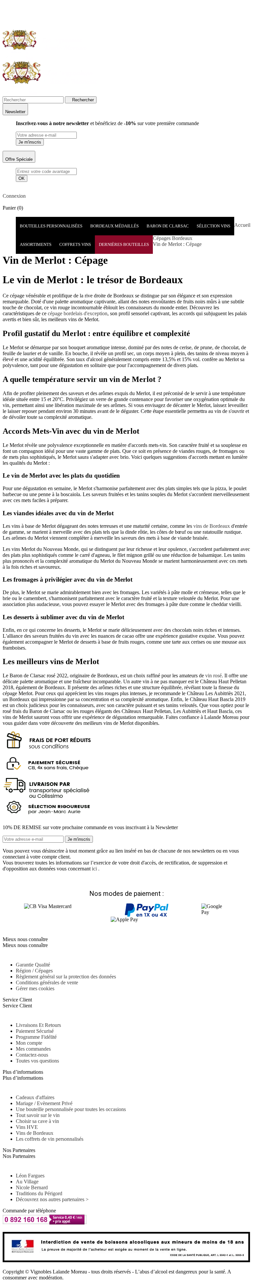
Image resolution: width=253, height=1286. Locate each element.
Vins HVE (27, 1127)
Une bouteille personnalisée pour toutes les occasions (71, 1109)
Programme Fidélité (36, 1037)
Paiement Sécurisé (35, 1031)
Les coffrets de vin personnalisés (49, 1139)
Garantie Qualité (33, 964)
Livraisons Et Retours (38, 1025)
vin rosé (213, 675)
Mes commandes (33, 1049)
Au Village (27, 1181)
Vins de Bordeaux (34, 1133)
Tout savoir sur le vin (38, 1115)
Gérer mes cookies (35, 988)
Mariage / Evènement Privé (44, 1103)
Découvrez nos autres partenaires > (52, 1199)
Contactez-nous (32, 1055)
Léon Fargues (30, 1175)
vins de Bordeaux (211, 526)
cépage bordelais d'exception (77, 313)
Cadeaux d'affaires (35, 1097)
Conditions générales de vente (47, 982)
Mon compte (29, 1043)
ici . (95, 868)
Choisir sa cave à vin (37, 1121)
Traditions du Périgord (39, 1193)
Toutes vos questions (37, 1061)
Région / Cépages (34, 970)
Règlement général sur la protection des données (66, 976)
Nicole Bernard (32, 1187)
